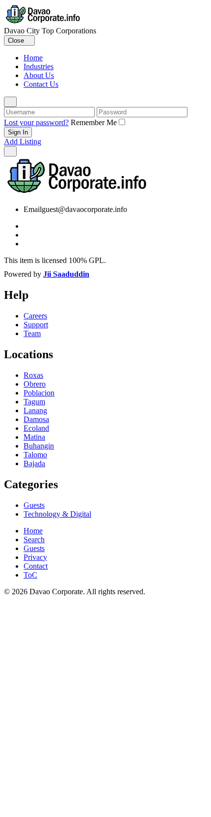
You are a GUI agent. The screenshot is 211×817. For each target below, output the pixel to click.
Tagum (34, 401)
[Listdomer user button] (10, 102)
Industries (38, 66)
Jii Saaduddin (66, 274)
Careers (35, 316)
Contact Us (41, 84)
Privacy (35, 557)
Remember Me (94, 122)
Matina (34, 437)
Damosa (36, 419)
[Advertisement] (105, 706)
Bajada (34, 463)
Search (34, 539)
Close (17, 40)
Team (32, 333)
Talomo (35, 454)
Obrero (35, 384)
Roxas (33, 375)
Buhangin (39, 446)
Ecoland (36, 428)
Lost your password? (36, 122)
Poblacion (39, 393)
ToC (30, 575)
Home (33, 57)
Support (36, 324)
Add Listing (22, 141)
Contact (36, 566)
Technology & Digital (57, 514)
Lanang (35, 410)
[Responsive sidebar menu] (10, 151)
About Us (39, 75)
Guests (34, 505)
